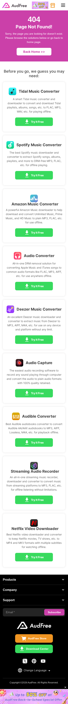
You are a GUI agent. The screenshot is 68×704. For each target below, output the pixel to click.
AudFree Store (37, 638)
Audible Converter (39, 416)
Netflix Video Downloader (35, 528)
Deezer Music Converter (39, 309)
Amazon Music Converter (35, 204)
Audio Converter (39, 255)
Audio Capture (39, 363)
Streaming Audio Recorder (35, 471)
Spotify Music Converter (39, 145)
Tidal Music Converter (39, 91)
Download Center (37, 648)
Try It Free (37, 121)
